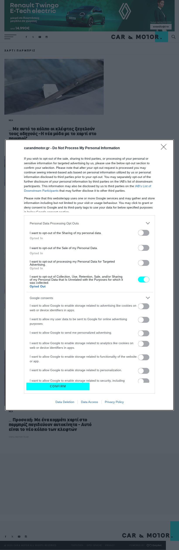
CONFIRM (58, 386)
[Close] (165, 148)
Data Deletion (64, 402)
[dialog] (89, 275)
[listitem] (89, 223)
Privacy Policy (114, 402)
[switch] (143, 233)
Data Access (89, 402)
